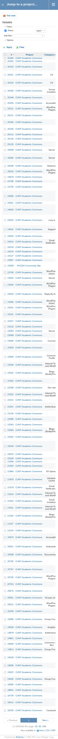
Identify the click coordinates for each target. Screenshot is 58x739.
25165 (10, 129)
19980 (10, 619)
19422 (10, 672)
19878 (10, 633)
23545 (10, 284)
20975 (10, 537)
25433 (10, 66)
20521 (10, 604)
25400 (10, 90)
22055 (10, 430)
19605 (10, 665)
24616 (10, 241)
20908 (10, 554)
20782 (10, 561)
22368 (10, 387)
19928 (10, 627)
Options (10, 40)
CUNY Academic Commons (28, 58)
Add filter (8, 36)
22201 (10, 406)
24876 (10, 177)
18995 (10, 684)
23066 (10, 341)
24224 (10, 251)
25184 (10, 122)
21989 (10, 461)
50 (40, 726)
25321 (10, 108)
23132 (10, 326)
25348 (10, 97)
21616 (10, 494)
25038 (10, 166)
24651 (10, 203)
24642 (10, 229)
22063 (10, 424)
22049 (10, 446)
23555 (10, 278)
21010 (10, 530)
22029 (10, 458)
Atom (41, 730)
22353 (10, 394)
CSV (48, 730)
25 (36, 726)
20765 (10, 577)
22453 (10, 381)
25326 (10, 103)
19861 (10, 638)
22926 (10, 347)
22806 (10, 357)
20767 (10, 569)
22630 (10, 365)
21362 (10, 515)
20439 (10, 611)
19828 (10, 644)
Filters (9, 27)
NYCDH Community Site (29, 265)
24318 (10, 247)
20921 (10, 546)
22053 (10, 437)
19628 (10, 657)
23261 (10, 307)
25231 (10, 115)
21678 (10, 487)
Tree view (10, 16)
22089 (10, 419)
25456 (10, 58)
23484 (10, 302)
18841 (10, 690)
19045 (10, 679)
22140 (10, 413)
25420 (10, 82)
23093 (10, 331)
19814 (10, 649)
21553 (10, 501)
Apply (9, 47)
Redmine (20, 737)
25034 (10, 171)
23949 (10, 265)
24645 (10, 209)
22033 (10, 454)
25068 (10, 150)
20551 (10, 597)
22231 (10, 400)
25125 (10, 144)
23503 (10, 294)
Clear (21, 47)
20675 (10, 591)
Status (10, 30)
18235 (10, 710)
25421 (10, 74)
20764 (10, 584)
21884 (10, 471)
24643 (10, 220)
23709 (10, 272)
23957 (10, 260)
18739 (10, 695)
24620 (10, 236)
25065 (10, 158)
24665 (10, 196)
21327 (10, 523)
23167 (10, 321)
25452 (10, 61)
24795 (10, 181)
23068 (10, 335)
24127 (10, 256)
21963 (10, 466)
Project (29, 54)
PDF (54, 730)
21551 (10, 507)
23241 (10, 314)
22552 (10, 373)
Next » (45, 720)
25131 (10, 134)
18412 (10, 702)
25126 (10, 139)
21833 (10, 479)
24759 (10, 187)
